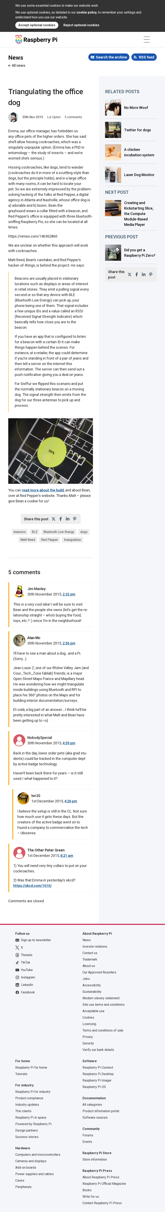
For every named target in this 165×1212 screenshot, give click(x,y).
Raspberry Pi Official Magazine (104, 1184)
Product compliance (29, 1098)
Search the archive (111, 57)
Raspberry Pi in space (30, 1117)
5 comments (73, 117)
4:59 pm (69, 743)
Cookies (88, 1017)
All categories (92, 1105)
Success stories (26, 1137)
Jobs (86, 979)
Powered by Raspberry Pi (33, 1124)
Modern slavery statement (101, 998)
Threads (26, 955)
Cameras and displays (30, 1161)
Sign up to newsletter (36, 940)
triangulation (72, 540)
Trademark (89, 959)
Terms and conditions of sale (102, 1030)
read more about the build (43, 490)
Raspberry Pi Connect (97, 1067)
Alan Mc (33, 638)
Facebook (28, 992)
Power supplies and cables (34, 1174)
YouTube (27, 970)
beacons (20, 532)
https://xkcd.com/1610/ (32, 885)
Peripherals (23, 1187)
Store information (94, 1159)
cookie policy (86, 12)
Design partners (26, 1130)
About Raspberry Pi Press (100, 1177)
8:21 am (66, 855)
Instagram (28, 977)
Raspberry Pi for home (31, 1067)
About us (88, 966)
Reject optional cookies (81, 25)
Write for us (90, 1196)
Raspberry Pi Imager (96, 1080)
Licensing (89, 1024)
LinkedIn (27, 985)
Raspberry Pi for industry (33, 1092)
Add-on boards (25, 1167)
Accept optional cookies (36, 25)
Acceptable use (93, 1011)
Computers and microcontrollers (37, 1155)
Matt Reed (27, 540)
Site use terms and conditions (103, 1005)
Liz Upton (54, 117)
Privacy (87, 1037)
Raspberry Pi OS (94, 1087)
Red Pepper (49, 540)
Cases (19, 1180)
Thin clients (23, 1111)
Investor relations (94, 946)
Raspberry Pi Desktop (98, 1074)
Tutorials (21, 1074)
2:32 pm (69, 594)
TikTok (25, 962)
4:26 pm (70, 801)
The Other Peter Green (46, 850)
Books (87, 1190)
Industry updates (27, 1105)
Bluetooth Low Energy (58, 532)
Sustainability (91, 992)
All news (18, 65)
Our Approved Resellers (99, 972)
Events (87, 1142)
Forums (87, 1135)
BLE (34, 532)
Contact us (89, 953)
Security (88, 1043)
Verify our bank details (98, 1050)
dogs (84, 532)
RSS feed (146, 57)
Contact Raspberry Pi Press (102, 1203)
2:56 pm (69, 643)
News (86, 940)
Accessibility (91, 985)
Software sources (95, 1117)
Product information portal (100, 1111)
